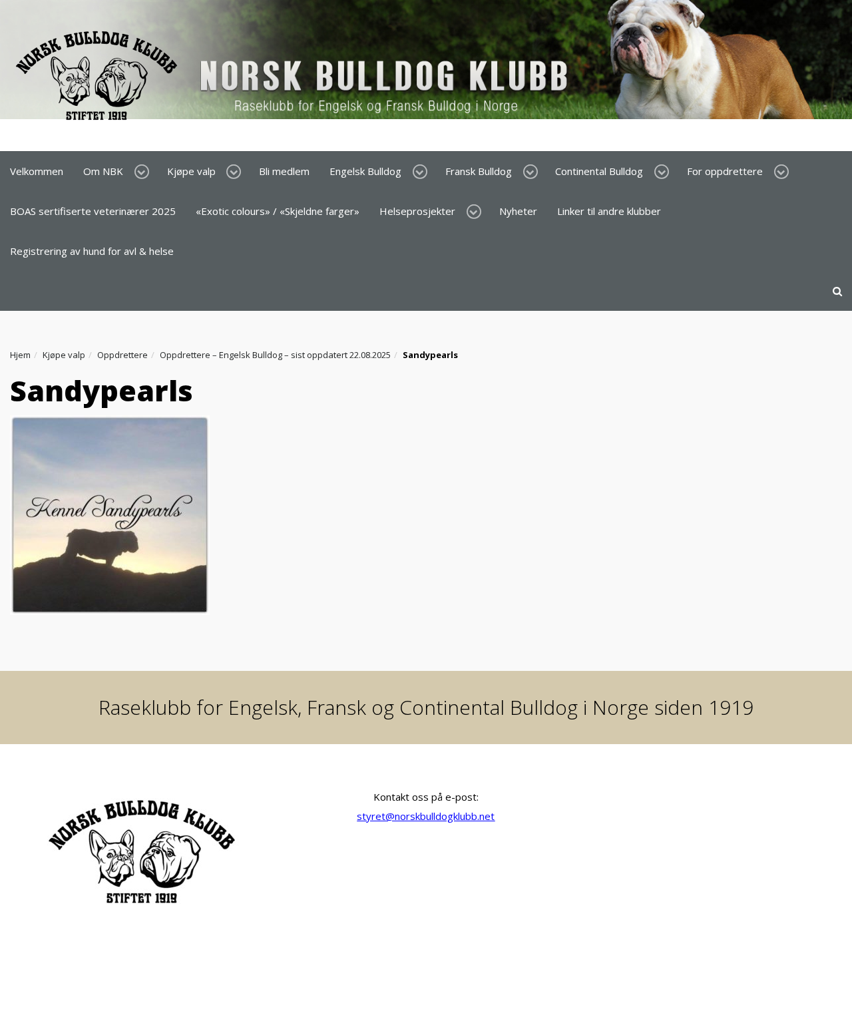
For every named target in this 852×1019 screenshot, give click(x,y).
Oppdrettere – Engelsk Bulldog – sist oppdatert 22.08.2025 (275, 355)
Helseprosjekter (417, 211)
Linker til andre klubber (609, 211)
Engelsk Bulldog (365, 171)
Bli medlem (284, 171)
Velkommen (36, 171)
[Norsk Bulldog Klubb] (295, 74)
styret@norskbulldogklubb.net (426, 816)
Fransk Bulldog (478, 171)
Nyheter (518, 211)
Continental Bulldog (599, 171)
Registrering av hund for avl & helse (92, 251)
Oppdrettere (122, 355)
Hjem (20, 355)
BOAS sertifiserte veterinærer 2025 (93, 211)
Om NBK (103, 171)
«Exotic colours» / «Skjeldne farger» (277, 211)
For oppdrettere (725, 171)
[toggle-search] (837, 291)
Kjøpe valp (191, 171)
